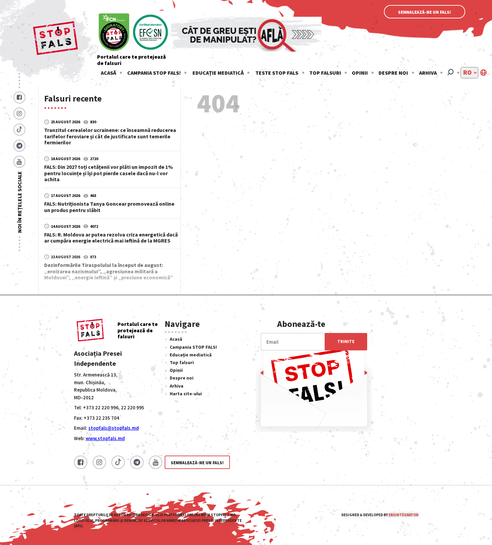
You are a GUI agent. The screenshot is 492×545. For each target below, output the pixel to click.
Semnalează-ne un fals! (424, 12)
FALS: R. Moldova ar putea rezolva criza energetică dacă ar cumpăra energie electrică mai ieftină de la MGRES (111, 237)
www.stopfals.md (105, 438)
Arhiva (428, 72)
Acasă (108, 72)
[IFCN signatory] (114, 32)
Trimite (345, 341)
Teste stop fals (276, 72)
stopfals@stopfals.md (113, 428)
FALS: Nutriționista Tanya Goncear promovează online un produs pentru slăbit (109, 206)
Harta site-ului (186, 394)
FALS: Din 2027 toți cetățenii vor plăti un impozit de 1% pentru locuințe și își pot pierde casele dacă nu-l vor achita (108, 172)
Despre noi (393, 72)
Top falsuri (325, 72)
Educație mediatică (218, 72)
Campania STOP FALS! (154, 72)
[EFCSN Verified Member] (150, 32)
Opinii (360, 72)
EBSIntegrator (403, 515)
